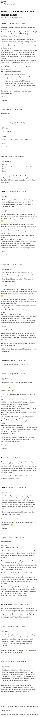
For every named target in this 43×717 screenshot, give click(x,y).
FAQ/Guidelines (20, 706)
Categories (10, 706)
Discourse (12, 714)
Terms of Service (32, 706)
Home (3, 706)
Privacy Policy (5, 710)
